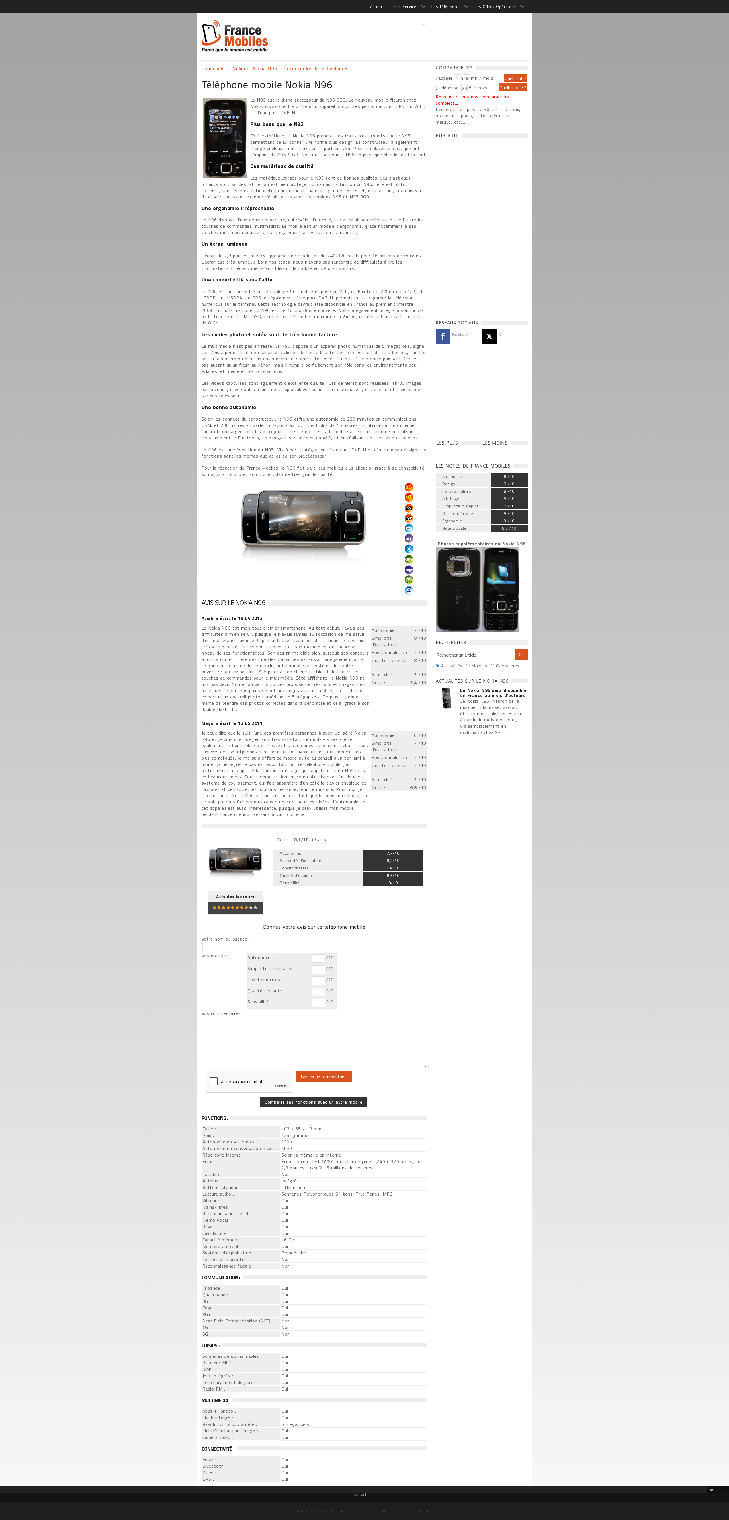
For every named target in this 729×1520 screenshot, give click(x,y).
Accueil (376, 6)
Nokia (238, 68)
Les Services (406, 6)
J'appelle (444, 78)
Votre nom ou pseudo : (226, 939)
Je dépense (448, 88)
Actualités (451, 665)
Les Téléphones (446, 6)
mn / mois (482, 78)
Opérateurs (507, 665)
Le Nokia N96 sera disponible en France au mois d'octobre (493, 693)
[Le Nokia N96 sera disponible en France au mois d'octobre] (446, 698)
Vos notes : (214, 956)
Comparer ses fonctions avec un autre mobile (313, 1102)
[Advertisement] (424, 35)
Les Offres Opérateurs (496, 6)
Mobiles (479, 665)
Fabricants (213, 68)
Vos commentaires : (223, 1013)
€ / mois (477, 88)
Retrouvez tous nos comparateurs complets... (472, 99)
